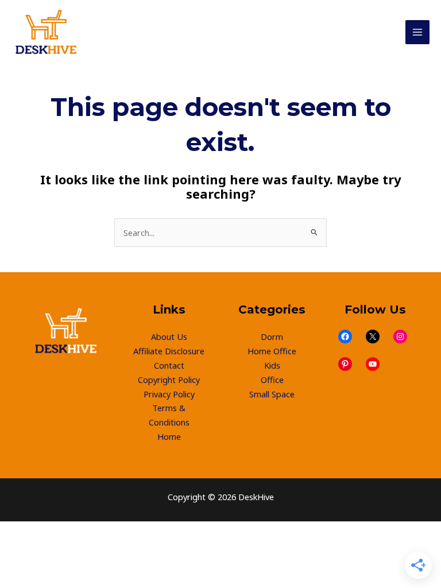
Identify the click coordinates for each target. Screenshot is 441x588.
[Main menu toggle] (417, 32)
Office (272, 379)
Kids (272, 365)
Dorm (272, 336)
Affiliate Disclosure (168, 351)
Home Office (271, 351)
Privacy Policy (169, 394)
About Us (169, 336)
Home (169, 436)
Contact (169, 365)
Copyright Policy (169, 379)
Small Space (272, 394)
